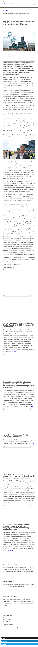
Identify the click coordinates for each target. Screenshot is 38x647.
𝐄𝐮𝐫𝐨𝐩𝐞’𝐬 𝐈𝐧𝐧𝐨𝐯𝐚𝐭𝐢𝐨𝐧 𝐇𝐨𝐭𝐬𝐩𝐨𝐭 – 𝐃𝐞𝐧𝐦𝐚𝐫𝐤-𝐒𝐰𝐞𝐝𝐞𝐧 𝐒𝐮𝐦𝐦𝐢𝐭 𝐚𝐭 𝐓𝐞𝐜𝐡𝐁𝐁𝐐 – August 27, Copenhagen (18, 325)
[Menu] (34, 4)
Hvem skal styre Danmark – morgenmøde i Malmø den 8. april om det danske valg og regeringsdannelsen (19, 476)
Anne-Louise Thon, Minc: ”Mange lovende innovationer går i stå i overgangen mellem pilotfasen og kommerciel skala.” (16, 527)
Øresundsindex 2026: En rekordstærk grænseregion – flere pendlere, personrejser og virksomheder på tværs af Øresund (18, 385)
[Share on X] (5, 269)
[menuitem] (30, 3)
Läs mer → (15, 351)
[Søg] (30, 3)
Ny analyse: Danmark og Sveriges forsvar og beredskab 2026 (16, 436)
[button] (3, 638)
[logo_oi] (16, 3)
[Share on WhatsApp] (5, 272)
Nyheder (5, 10)
